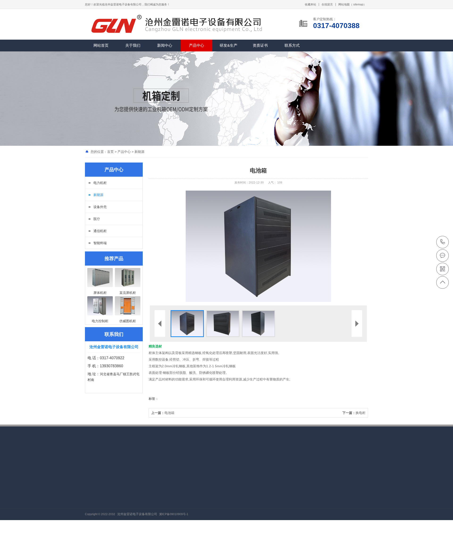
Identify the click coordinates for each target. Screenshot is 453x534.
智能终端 (100, 243)
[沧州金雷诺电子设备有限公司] (114, 24)
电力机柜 (100, 183)
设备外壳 (100, 207)
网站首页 (101, 45)
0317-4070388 (442, 242)
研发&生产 (228, 45)
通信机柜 (100, 231)
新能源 (139, 152)
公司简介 (91, 500)
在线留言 (327, 4)
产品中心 (196, 45)
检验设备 (190, 500)
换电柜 (353, 413)
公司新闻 (124, 500)
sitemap (358, 4)
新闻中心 (164, 45)
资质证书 (260, 45)
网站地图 (344, 4)
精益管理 (91, 493)
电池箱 (162, 413)
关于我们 (132, 45)
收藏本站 (310, 4)
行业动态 (124, 493)
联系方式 (292, 45)
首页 (110, 152)
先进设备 (190, 493)
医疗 (96, 219)
